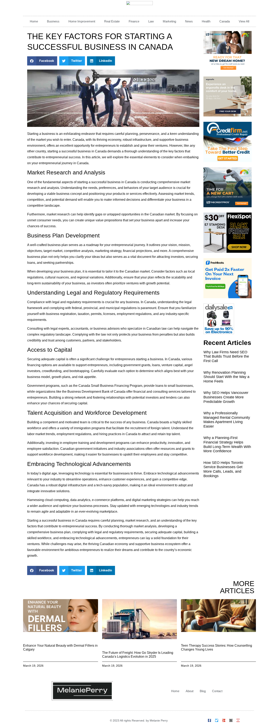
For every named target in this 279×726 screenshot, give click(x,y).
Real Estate (112, 21)
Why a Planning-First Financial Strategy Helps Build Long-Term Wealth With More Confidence (227, 444)
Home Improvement (81, 21)
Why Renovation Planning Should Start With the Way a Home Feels (226, 376)
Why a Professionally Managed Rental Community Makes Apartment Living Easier (226, 419)
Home (34, 21)
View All (244, 21)
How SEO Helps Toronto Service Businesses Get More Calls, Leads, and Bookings (223, 469)
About (189, 691)
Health (206, 21)
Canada (224, 21)
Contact (217, 691)
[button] (42, 60)
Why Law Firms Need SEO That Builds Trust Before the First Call (226, 356)
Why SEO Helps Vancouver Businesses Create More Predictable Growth (225, 397)
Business (53, 21)
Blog (203, 691)
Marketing (169, 21)
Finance (134, 21)
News (189, 21)
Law (151, 21)
